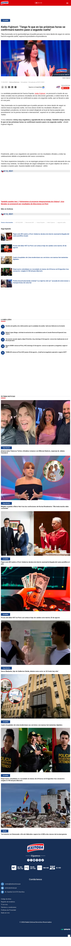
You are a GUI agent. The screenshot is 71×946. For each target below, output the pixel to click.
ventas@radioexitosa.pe (13, 884)
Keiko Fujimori (51, 222)
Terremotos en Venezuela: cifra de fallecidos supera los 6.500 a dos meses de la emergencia (34, 834)
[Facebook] (9, 87)
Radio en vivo (5, 913)
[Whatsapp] (2, 87)
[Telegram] (15, 87)
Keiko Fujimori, (40, 93)
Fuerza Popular (41, 222)
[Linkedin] (12, 87)
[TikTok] (42, 860)
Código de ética (6, 899)
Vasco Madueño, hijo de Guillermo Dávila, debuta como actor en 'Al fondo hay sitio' (29, 671)
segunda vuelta (61, 222)
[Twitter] (5, 87)
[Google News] (40, 860)
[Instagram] (37, 860)
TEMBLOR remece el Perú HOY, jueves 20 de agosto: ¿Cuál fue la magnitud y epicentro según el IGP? (36, 352)
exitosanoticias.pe (11, 888)
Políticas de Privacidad (8, 910)
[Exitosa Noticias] (4, 3)
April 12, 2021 (7, 171)
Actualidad (5, 20)
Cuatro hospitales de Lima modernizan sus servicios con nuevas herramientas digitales (31, 725)
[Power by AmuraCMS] (65, 929)
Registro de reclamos (8, 902)
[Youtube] (34, 860)
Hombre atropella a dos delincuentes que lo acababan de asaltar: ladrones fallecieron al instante (35, 326)
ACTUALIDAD (19, 222)
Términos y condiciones (8, 907)
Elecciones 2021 (29, 222)
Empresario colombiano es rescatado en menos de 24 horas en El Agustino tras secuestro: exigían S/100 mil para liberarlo (41, 270)
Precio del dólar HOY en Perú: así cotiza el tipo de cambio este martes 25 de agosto (30, 617)
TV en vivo (4, 904)
